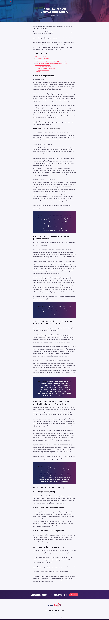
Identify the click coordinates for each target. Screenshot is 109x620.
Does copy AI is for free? (43, 70)
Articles (51, 610)
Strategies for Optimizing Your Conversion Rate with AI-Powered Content (51, 61)
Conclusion (37, 71)
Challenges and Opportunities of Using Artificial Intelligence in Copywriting (51, 63)
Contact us (73, 594)
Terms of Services (65, 618)
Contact (62, 610)
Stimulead (9, 2)
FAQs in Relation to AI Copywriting (42, 65)
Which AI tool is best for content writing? (46, 68)
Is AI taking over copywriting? (44, 66)
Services (57, 610)
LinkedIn (54, 614)
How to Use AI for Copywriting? (42, 58)
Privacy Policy (58, 618)
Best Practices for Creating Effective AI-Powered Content (47, 60)
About (46, 610)
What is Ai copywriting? (40, 56)
